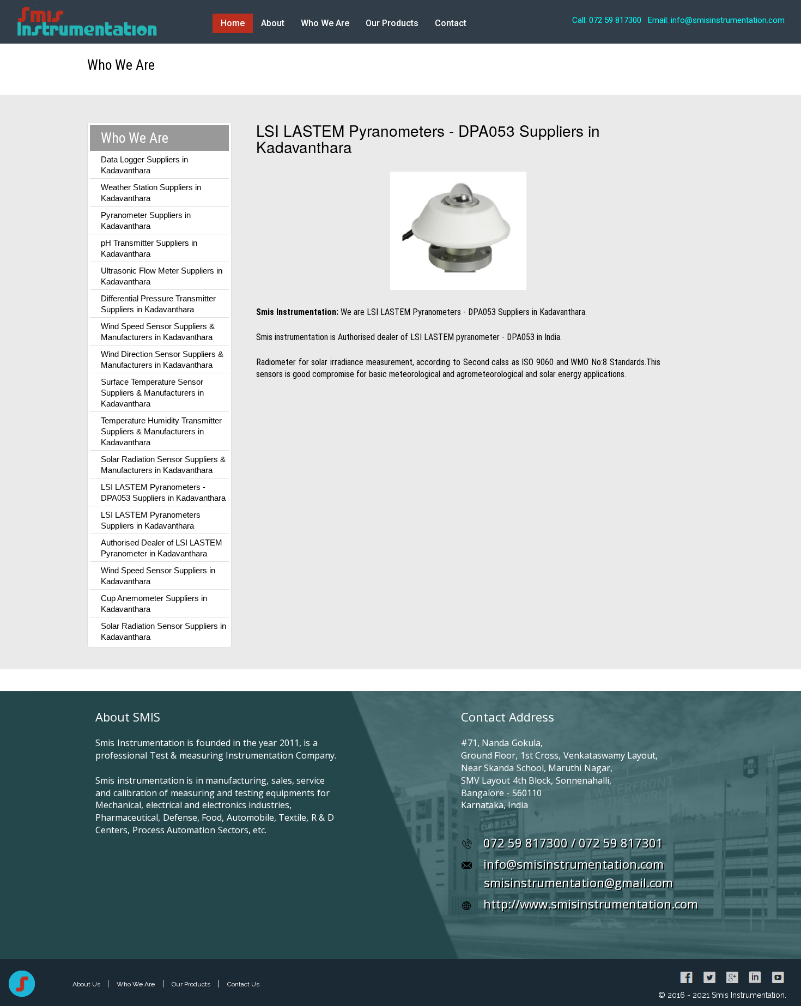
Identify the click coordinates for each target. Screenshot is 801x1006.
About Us (87, 984)
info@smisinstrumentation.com (573, 864)
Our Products (392, 23)
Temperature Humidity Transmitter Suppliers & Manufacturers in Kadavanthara (161, 431)
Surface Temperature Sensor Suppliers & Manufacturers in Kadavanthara (152, 392)
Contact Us (243, 984)
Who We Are (325, 23)
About (272, 23)
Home (233, 23)
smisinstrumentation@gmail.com (578, 882)
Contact (450, 23)
